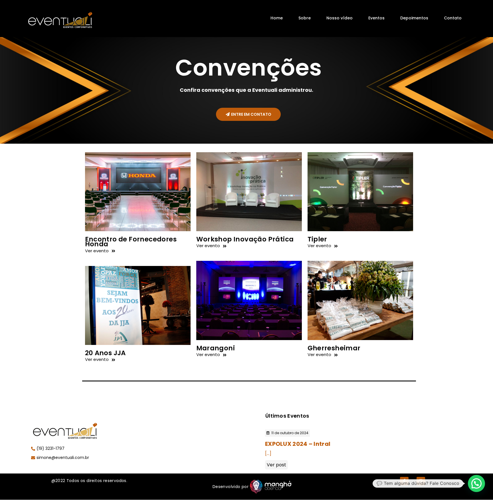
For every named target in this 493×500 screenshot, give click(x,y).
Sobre (304, 18)
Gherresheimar (334, 348)
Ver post (276, 465)
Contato (453, 18)
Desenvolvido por (230, 486)
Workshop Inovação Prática (245, 239)
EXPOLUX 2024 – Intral (297, 444)
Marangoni (215, 348)
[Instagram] (421, 481)
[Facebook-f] (404, 481)
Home (276, 18)
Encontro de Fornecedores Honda (131, 242)
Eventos (376, 18)
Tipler (317, 239)
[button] (248, 114)
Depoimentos (414, 18)
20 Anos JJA (105, 352)
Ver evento (97, 251)
